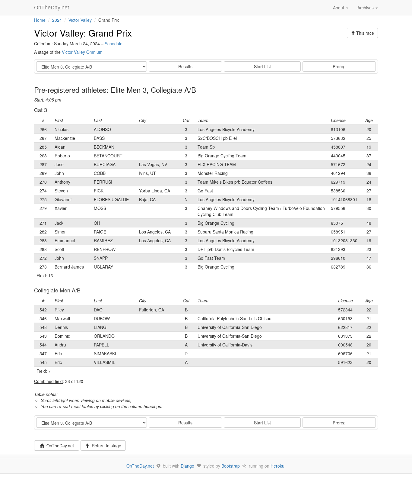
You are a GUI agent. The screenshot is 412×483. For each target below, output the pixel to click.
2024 (57, 20)
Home (40, 20)
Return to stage (105, 446)
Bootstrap (230, 466)
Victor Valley (80, 20)
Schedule (113, 43)
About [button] (339, 8)
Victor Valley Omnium (82, 52)
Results (185, 66)
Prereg (339, 66)
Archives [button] (366, 8)
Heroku (277, 466)
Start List (262, 66)
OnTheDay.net (52, 8)
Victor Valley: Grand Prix (83, 32)
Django (187, 466)
